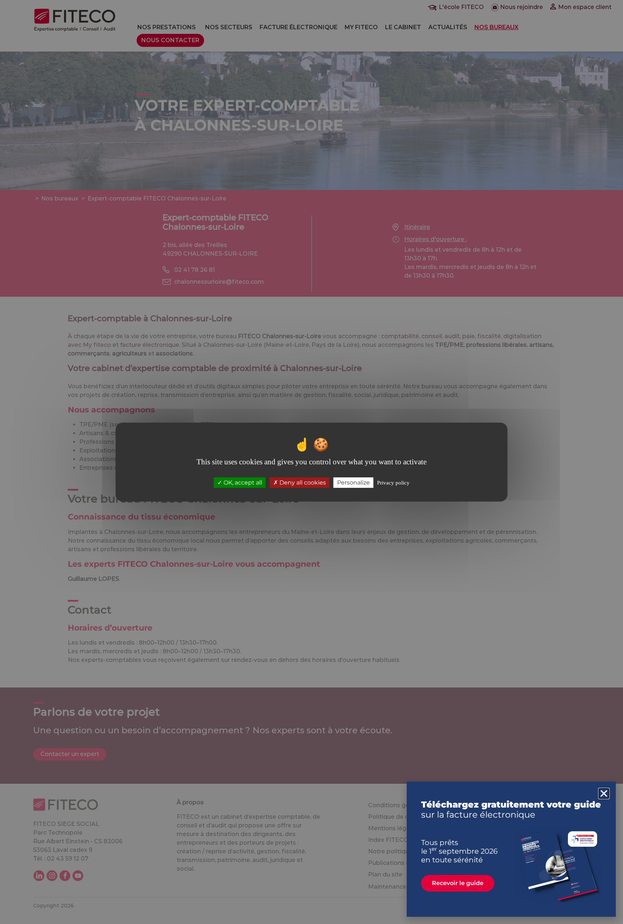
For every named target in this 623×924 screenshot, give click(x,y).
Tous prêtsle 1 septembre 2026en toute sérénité (459, 851)
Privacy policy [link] (393, 483)
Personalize (353, 482)
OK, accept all (242, 482)
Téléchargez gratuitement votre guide (511, 809)
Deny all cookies (302, 482)
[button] (604, 793)
